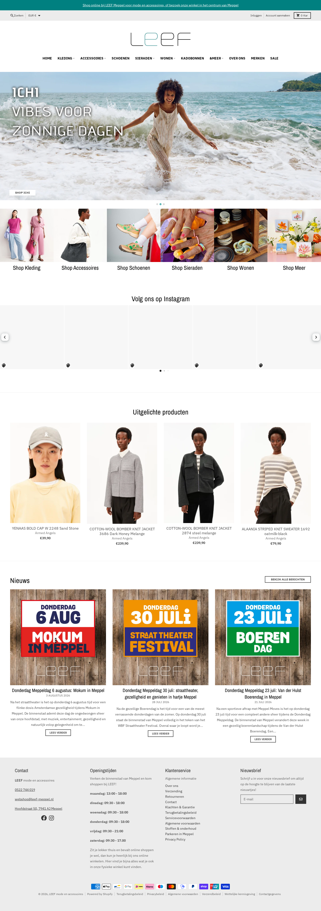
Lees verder (58, 732)
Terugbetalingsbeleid (130, 894)
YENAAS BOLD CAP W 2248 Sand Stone (45, 528)
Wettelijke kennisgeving (240, 894)
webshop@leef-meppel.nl (34, 799)
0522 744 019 (25, 790)
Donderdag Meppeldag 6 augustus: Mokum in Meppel (58, 690)
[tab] (157, 204)
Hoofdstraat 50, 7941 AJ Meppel (38, 808)
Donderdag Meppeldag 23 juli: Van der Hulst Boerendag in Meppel (263, 693)
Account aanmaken (278, 15)
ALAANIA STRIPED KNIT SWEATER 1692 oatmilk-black (276, 531)
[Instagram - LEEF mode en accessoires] (51, 818)
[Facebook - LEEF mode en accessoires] (44, 818)
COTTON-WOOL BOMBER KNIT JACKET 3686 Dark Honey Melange (122, 531)
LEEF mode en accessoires (66, 894)
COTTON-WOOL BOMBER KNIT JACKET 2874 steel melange (199, 530)
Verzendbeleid (211, 894)
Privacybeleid (155, 894)
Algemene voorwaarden (183, 894)
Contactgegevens (270, 894)
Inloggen (256, 15)
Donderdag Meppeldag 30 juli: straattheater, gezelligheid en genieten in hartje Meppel (160, 693)
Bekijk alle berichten (288, 579)
